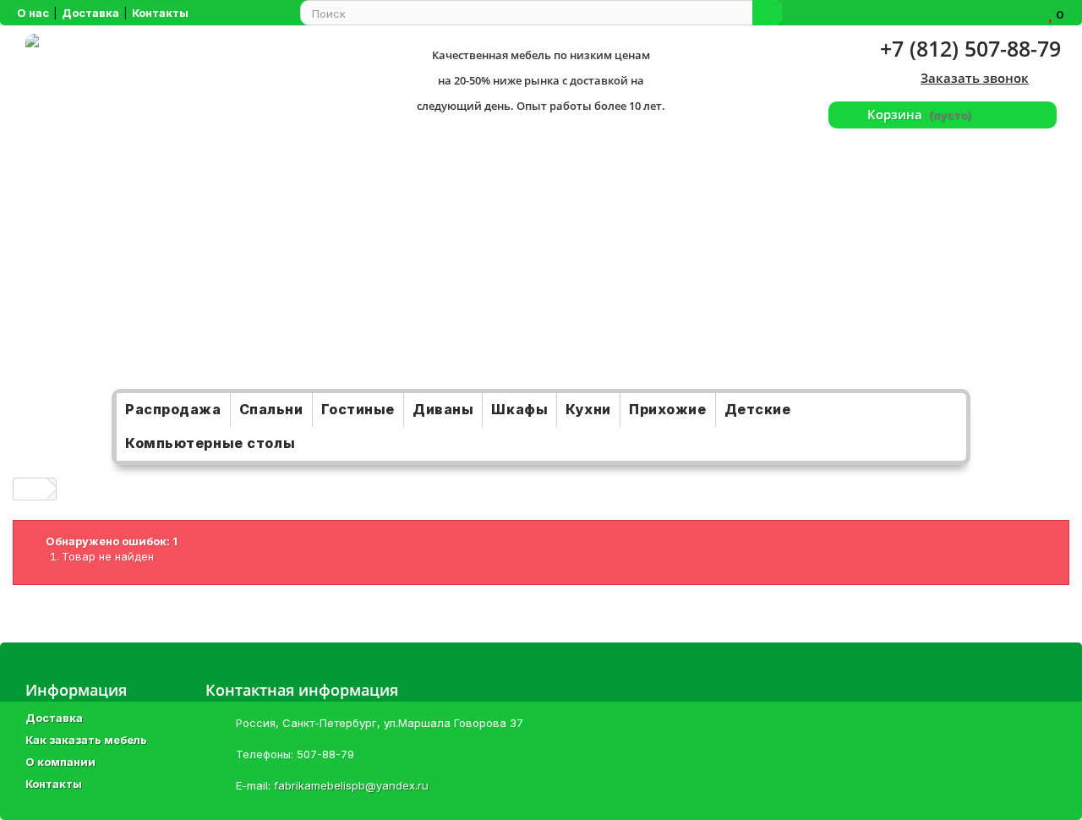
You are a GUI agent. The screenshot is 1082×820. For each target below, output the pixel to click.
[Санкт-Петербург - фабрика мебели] (188, 211)
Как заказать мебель (86, 739)
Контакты (53, 783)
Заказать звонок (975, 77)
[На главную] (30, 489)
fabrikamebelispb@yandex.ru (351, 785)
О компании (60, 761)
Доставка (54, 717)
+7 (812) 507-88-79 (970, 48)
